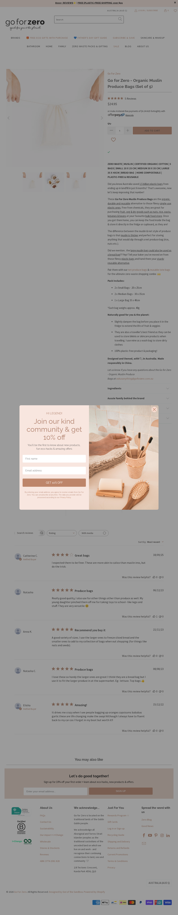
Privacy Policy (65, 497)
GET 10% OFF (54, 482)
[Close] (154, 409)
